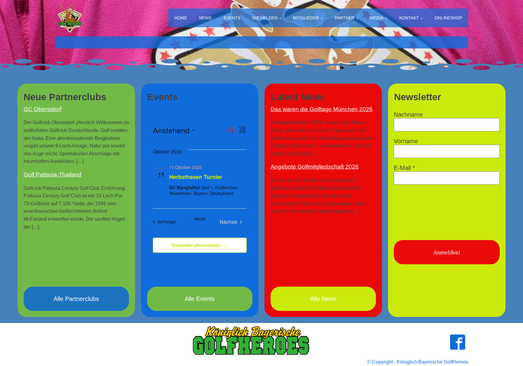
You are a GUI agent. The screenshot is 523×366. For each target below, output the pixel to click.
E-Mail (404, 167)
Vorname (406, 141)
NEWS (205, 17)
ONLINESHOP (448, 17)
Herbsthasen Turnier (195, 177)
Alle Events (200, 298)
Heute (200, 219)
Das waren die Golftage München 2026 (322, 109)
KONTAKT (409, 17)
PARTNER (344, 17)
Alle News (323, 298)
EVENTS (232, 17)
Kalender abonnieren (196, 245)
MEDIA (376, 17)
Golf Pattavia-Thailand (52, 174)
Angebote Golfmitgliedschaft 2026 (315, 166)
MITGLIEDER (306, 17)
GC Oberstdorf (42, 109)
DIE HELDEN (265, 17)
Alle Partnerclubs (76, 298)
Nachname (408, 114)
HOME (180, 17)
